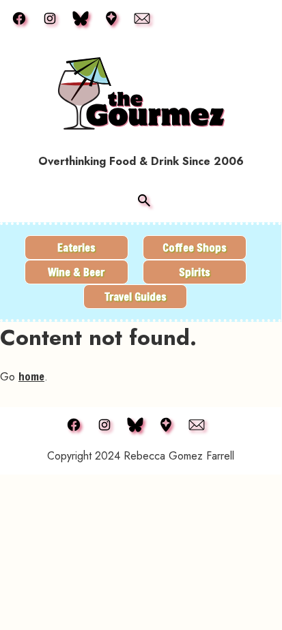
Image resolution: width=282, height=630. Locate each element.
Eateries (76, 247)
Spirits (194, 272)
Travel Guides (135, 296)
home (31, 376)
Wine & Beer (76, 272)
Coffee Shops (195, 247)
